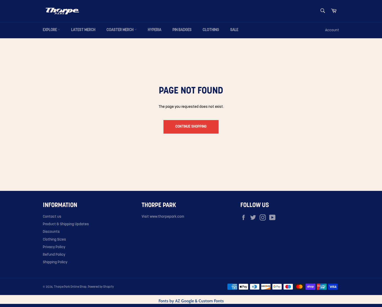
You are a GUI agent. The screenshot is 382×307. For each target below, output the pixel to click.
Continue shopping (191, 127)
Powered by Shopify (101, 287)
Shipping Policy (55, 262)
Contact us (52, 217)
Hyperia (154, 30)
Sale (234, 30)
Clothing (211, 30)
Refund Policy (54, 255)
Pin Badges (182, 30)
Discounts (51, 232)
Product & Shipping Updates (66, 224)
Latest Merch (83, 30)
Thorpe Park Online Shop (70, 287)
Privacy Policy (54, 247)
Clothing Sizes (54, 240)
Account (332, 30)
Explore (50, 30)
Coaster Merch (120, 30)
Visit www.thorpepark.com (163, 217)
